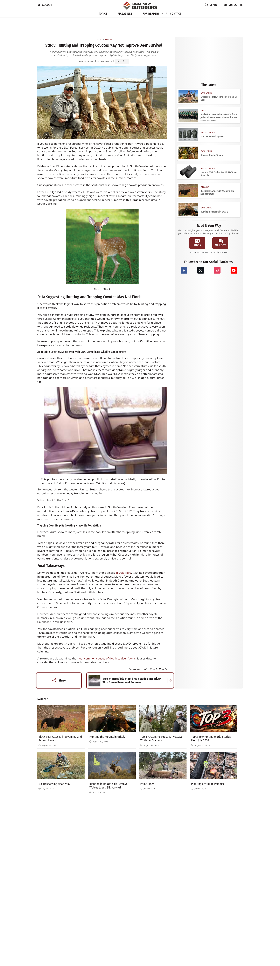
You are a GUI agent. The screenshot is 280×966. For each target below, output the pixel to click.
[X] (200, 270)
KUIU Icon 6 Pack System (212, 136)
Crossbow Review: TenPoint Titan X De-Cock (219, 98)
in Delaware (123, 572)
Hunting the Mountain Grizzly (214, 211)
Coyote (108, 39)
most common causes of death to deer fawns (106, 658)
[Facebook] (184, 270)
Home (99, 39)
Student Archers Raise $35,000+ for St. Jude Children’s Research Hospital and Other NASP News (219, 117)
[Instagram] (217, 270)
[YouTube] (234, 270)
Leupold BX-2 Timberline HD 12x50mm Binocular (219, 174)
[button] (105, 13)
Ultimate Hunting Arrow (212, 155)
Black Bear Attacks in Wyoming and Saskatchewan (218, 192)
